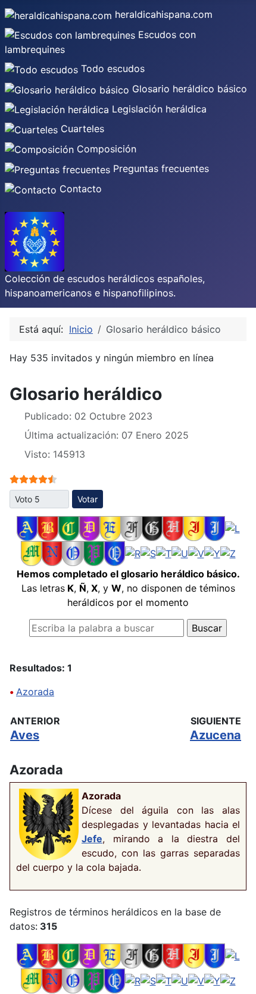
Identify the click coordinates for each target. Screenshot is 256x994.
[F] (131, 527)
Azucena (215, 735)
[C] (68, 527)
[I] (193, 527)
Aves (24, 735)
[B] (48, 527)
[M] (31, 552)
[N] (52, 552)
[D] (89, 527)
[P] (93, 552)
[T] (163, 552)
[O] (73, 552)
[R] (133, 552)
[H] (173, 527)
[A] (27, 527)
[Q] (114, 552)
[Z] (228, 552)
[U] (179, 552)
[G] (152, 527)
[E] (110, 527)
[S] (148, 552)
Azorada (35, 692)
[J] (214, 527)
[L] (232, 527)
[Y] (212, 552)
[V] (196, 552)
